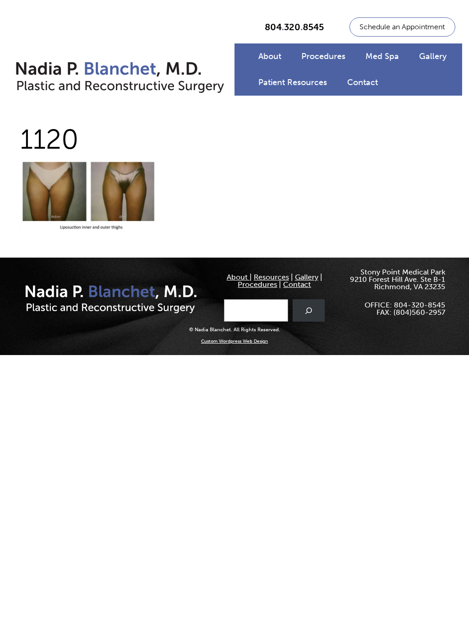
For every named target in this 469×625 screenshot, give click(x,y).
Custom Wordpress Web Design (234, 341)
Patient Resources (292, 82)
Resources (271, 277)
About (269, 56)
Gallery (433, 56)
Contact (362, 82)
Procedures (323, 56)
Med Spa (382, 56)
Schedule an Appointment (402, 26)
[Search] (309, 310)
